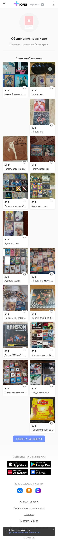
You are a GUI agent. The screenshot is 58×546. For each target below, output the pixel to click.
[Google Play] (40, 464)
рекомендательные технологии (24, 532)
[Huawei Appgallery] (17, 472)
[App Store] (17, 464)
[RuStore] (40, 472)
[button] (24, 88)
